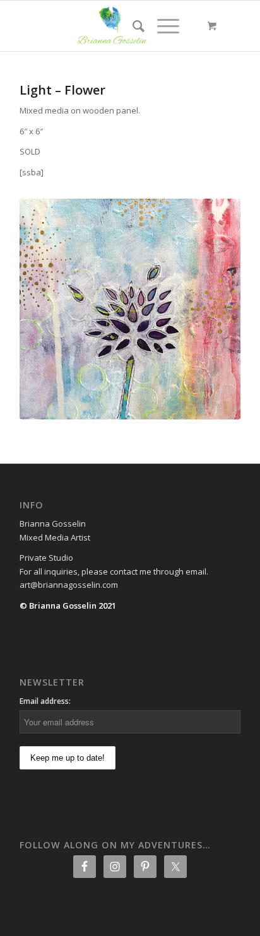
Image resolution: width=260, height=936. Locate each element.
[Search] (132, 26)
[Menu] (162, 26)
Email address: (45, 701)
